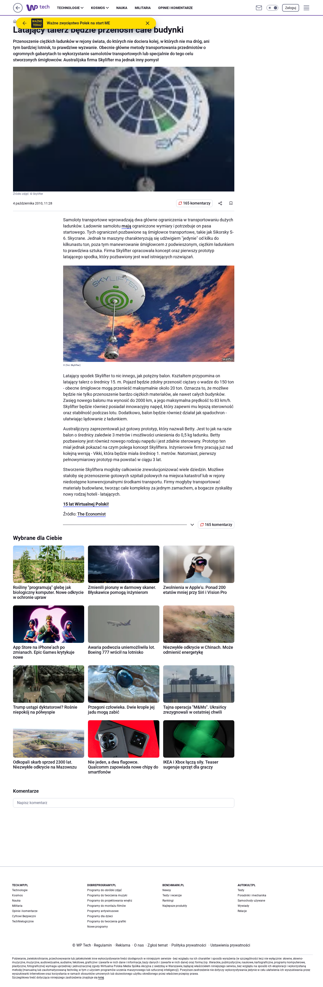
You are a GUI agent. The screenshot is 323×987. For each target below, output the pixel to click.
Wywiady (243, 905)
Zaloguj (290, 8)
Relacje (242, 911)
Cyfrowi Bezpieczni (24, 916)
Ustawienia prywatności (229, 945)
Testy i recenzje (172, 895)
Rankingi (168, 900)
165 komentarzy (196, 203)
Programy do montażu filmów (106, 905)
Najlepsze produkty (174, 905)
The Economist (91, 513)
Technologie (68, 8)
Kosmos (98, 8)
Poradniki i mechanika (252, 895)
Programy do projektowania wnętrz (109, 900)
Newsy (166, 890)
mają (126, 225)
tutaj (101, 977)
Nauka (121, 8)
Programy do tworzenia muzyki (107, 895)
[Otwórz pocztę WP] (259, 8)
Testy (241, 890)
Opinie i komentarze (175, 8)
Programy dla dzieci (100, 916)
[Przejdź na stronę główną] (18, 11)
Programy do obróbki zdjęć (104, 890)
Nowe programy (97, 926)
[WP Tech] (41, 8)
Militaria (143, 8)
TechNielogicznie (23, 921)
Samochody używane (251, 900)
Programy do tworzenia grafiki (106, 921)
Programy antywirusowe (102, 911)
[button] (272, 8)
